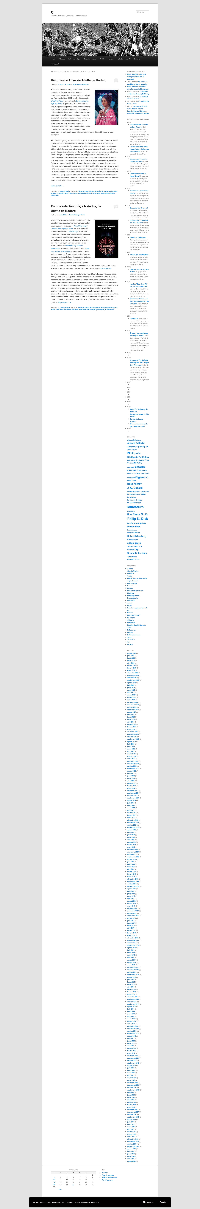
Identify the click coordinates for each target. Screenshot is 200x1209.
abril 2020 (130, 840)
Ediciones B (132, 470)
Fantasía (130, 586)
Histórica (130, 593)
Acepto (163, 1202)
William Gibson (133, 560)
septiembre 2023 (133, 739)
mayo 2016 (131, 955)
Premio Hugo (133, 526)
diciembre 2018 (132, 879)
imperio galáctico (72, 310)
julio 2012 (130, 1068)
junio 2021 (131, 805)
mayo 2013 (131, 1043)
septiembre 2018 (133, 886)
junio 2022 (131, 776)
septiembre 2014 (133, 1004)
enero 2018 (131, 906)
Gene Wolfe (131, 477)
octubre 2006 (131, 1144)
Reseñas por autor (90, 59)
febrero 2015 (131, 992)
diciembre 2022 (132, 761)
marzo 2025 (131, 695)
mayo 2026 (131, 660)
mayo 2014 (131, 1014)
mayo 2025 (131, 690)
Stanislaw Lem (134, 546)
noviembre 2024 (133, 705)
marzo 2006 (131, 1161)
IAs (65, 310)
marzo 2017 (131, 930)
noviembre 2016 (133, 940)
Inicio (53, 59)
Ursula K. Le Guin (137, 553)
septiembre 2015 (133, 974)
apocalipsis (142, 446)
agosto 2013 (131, 1036)
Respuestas (109, 310)
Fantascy (137, 473)
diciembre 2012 (132, 1056)
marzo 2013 (131, 1048)
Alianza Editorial (136, 443)
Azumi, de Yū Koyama (138, 237)
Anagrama (132, 446)
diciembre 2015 (132, 967)
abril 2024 (130, 722)
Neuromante (131, 511)
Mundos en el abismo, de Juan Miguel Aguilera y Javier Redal (139, 301)
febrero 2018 (131, 903)
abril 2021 (130, 810)
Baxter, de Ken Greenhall (139, 208)
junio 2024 (131, 717)
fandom (130, 473)
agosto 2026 (131, 653)
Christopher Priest (142, 460)
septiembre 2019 (133, 857)
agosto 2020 (131, 830)
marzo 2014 (131, 1019)
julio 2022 (130, 773)
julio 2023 (130, 744)
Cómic (129, 576)
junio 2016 (131, 952)
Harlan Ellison (131, 481)
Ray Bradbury (133, 532)
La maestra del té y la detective (67, 193)
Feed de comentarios (109, 1177)
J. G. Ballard (135, 488)
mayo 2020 (131, 837)
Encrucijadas (132, 583)
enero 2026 (131, 670)
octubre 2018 (131, 884)
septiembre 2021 (133, 798)
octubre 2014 (131, 1001)
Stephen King (132, 549)
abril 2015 (130, 987)
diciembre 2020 (132, 820)
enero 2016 (131, 965)
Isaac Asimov (134, 483)
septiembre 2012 (133, 1063)
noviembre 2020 (133, 822)
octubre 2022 (131, 766)
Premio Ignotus (132, 530)
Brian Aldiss (131, 460)
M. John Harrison (134, 502)
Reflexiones (131, 630)
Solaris (135, 540)
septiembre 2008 (133, 1090)
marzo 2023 (131, 754)
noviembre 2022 (133, 763)
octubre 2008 (131, 1087)
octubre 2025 (131, 678)
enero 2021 (131, 817)
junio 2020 (131, 835)
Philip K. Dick (137, 518)
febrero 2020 (131, 844)
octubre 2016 (131, 943)
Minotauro (135, 506)
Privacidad (55, 64)
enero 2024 (131, 729)
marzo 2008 (131, 1102)
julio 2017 (130, 921)
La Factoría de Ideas (134, 500)
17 (54, 1182)
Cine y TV (130, 573)
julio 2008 (130, 1092)
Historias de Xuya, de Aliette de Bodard (78, 80)
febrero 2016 (131, 962)
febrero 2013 (131, 1051)
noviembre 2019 (133, 852)
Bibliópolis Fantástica (138, 457)
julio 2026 (130, 655)
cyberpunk (130, 467)
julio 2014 (130, 1009)
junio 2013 (131, 1041)
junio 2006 (131, 1154)
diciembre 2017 (132, 908)
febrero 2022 (131, 786)
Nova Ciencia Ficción (137, 514)
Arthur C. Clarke (132, 450)
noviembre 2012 (133, 1058)
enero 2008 (131, 1107)
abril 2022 (130, 781)
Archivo (102, 59)
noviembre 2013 (133, 1028)
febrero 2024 (131, 727)
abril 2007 (130, 1129)
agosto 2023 (131, 741)
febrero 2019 (131, 874)
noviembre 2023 (133, 734)
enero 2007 (131, 1136)
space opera (105, 193)
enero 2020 (131, 847)
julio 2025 (130, 685)
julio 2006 (130, 1151)
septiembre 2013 (133, 1033)
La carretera (131, 497)
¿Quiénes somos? (124, 59)
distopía (140, 466)
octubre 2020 (131, 825)
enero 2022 (131, 788)
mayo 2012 (131, 1073)
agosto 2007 (131, 1119)
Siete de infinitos (94, 193)
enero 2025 (131, 700)
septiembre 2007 (133, 1117)
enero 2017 (131, 935)
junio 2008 (131, 1095)
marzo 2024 (131, 724)
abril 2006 (130, 1159)
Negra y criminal (133, 615)
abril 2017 (130, 928)
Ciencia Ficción (65, 191)
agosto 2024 (131, 712)
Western (130, 645)
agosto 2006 (131, 1149)
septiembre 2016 (133, 945)
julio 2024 (130, 714)
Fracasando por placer (135, 591)
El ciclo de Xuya (95, 307)
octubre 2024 (131, 707)
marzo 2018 (131, 901)
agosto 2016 (131, 947)
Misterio (130, 613)
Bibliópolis (134, 453)
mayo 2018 (131, 896)
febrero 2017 (131, 933)
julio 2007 (130, 1122)
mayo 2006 (131, 1156)
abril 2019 (130, 869)
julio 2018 (130, 891)
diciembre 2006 (132, 1139)
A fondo (130, 568)
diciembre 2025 (132, 673)
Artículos (62, 59)
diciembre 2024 (132, 702)
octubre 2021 (131, 795)
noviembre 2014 (133, 999)
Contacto (137, 59)
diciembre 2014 (132, 997)
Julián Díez (145, 491)
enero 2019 (131, 876)
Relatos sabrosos (133, 635)
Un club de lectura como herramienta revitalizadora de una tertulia (139, 149)
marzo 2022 (131, 783)
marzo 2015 (131, 989)
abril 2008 (130, 1100)
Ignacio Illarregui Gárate (81, 84)
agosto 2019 (131, 859)
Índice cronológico (74, 59)
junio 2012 (131, 1070)
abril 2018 (130, 898)
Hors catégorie (132, 598)
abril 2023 (130, 751)
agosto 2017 (131, 918)
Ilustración (131, 600)
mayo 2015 (131, 984)
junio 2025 (131, 687)
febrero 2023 (131, 756)
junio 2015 (131, 982)
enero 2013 (131, 1053)
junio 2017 (131, 923)
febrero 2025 (131, 697)
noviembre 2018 (133, 881)
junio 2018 (131, 893)
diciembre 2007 (132, 1109)
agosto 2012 (131, 1065)
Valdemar (132, 556)
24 (54, 1184)
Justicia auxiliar (83, 310)
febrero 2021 (131, 815)
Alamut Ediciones (134, 440)
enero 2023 (131, 758)
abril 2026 (130, 663)
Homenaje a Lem (133, 595)
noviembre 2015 (133, 970)
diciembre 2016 (132, 938)
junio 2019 (131, 864)
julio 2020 (130, 832)
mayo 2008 (131, 1097)
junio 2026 (131, 658)
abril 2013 (130, 1046)
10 (54, 1180)
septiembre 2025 (133, 680)
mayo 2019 (131, 867)
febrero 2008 (131, 1105)
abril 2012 (130, 1075)
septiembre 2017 (133, 916)
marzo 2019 (131, 871)
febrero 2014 (131, 1021)
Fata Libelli (59, 310)
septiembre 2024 (133, 709)
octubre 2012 (131, 1060)
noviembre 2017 (133, 911)
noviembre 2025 (133, 675)
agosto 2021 (131, 800)
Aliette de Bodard (83, 191)
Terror (129, 637)
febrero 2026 (131, 668)
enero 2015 (131, 994)
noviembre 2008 (133, 1085)
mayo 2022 (131, 778)
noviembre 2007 (133, 1112)
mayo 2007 (131, 1127)
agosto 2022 (131, 771)
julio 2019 (130, 862)
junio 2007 (131, 1124)
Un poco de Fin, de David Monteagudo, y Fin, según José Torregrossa (139, 362)
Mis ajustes (148, 1202)
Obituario (130, 620)
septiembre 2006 (133, 1146)
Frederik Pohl (145, 473)
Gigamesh (141, 477)
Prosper (92, 310)
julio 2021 (130, 803)
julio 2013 (130, 1038)
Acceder (105, 1172)
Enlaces (111, 59)
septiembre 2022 (133, 768)
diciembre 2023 (132, 732)
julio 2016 (130, 950)
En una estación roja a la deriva (100, 191)
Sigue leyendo (57, 185)
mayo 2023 (131, 749)
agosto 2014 (131, 1006)
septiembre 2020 (133, 827)
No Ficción (131, 617)
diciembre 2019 (132, 849)
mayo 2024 (131, 719)
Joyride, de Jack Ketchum (139, 254)
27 (73, 1184)
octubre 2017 (131, 913)
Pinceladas (131, 622)
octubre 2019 (131, 854)
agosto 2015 (131, 977)
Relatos (130, 632)
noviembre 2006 (133, 1141)
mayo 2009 (131, 1080)
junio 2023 (131, 746)
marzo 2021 (131, 812)
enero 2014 (131, 1024)
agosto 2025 (131, 683)
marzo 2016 (131, 960)
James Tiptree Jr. (134, 491)
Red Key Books (83, 193)
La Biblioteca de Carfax (136, 494)
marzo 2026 (131, 665)
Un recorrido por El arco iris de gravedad (136, 76)
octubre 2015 (131, 972)
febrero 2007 (131, 1134)
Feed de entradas (108, 1175)
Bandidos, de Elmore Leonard (138, 113)
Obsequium (134, 318)
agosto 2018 (131, 889)
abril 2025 (130, 692)
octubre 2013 (131, 1031)
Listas (129, 605)
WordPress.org (107, 1180)
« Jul (59, 1189)
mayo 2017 (131, 925)
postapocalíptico (136, 523)
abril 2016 (130, 957)
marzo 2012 (131, 1078)
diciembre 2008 (132, 1082)
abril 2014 (130, 1016)
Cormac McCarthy (134, 463)
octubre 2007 (131, 1114)
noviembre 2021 (133, 793)
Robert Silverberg (136, 536)
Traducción (131, 640)
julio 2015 (130, 979)
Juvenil (130, 603)
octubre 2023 (131, 736)
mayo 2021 (131, 808)
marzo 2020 (131, 842)
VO (128, 642)
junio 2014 (131, 1011)
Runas (130, 539)
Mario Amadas (132, 74)
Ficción (130, 588)
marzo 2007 (131, 1131)
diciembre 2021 (132, 790)
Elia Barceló (143, 470)
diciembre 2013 (132, 1026)
